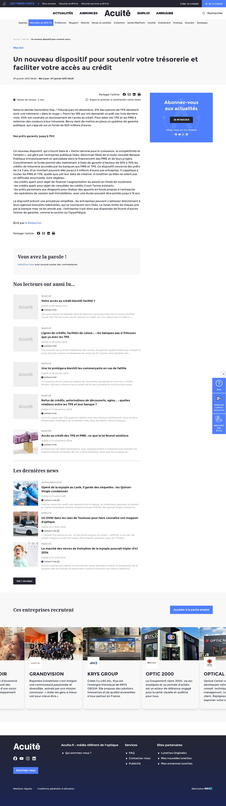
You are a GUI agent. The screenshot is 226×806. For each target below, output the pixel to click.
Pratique (177, 22)
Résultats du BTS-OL (41, 22)
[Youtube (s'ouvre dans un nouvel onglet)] (179, 134)
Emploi (143, 13)
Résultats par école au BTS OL (95, 4)
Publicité (135, 763)
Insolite (152, 22)
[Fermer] (223, 374)
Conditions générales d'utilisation (55, 788)
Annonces (89, 13)
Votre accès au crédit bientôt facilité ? (68, 300)
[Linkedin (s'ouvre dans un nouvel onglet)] (187, 134)
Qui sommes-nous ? (78, 753)
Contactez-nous (139, 758)
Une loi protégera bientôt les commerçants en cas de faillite (83, 368)
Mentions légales (22, 788)
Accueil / (17, 39)
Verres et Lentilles (101, 22)
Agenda (23, 22)
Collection (119, 22)
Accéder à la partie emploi (191, 609)
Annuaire (164, 13)
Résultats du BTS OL (68, 4)
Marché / (26, 39)
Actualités (63, 13)
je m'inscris (181, 119)
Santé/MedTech (136, 22)
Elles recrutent (49, 4)
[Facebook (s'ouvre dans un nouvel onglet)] (176, 134)
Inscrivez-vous (25, 770)
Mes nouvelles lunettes (176, 758)
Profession (60, 22)
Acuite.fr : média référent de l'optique (89, 745)
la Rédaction (33, 223)
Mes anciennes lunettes (176, 763)
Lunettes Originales (174, 753)
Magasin (73, 22)
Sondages (202, 22)
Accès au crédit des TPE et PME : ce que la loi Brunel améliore (85, 435)
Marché (85, 22)
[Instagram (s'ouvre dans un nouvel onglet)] (183, 134)
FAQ (132, 753)
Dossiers (189, 22)
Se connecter (216, 3)
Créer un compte (189, 3)
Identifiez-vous (26, 264)
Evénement (164, 22)
